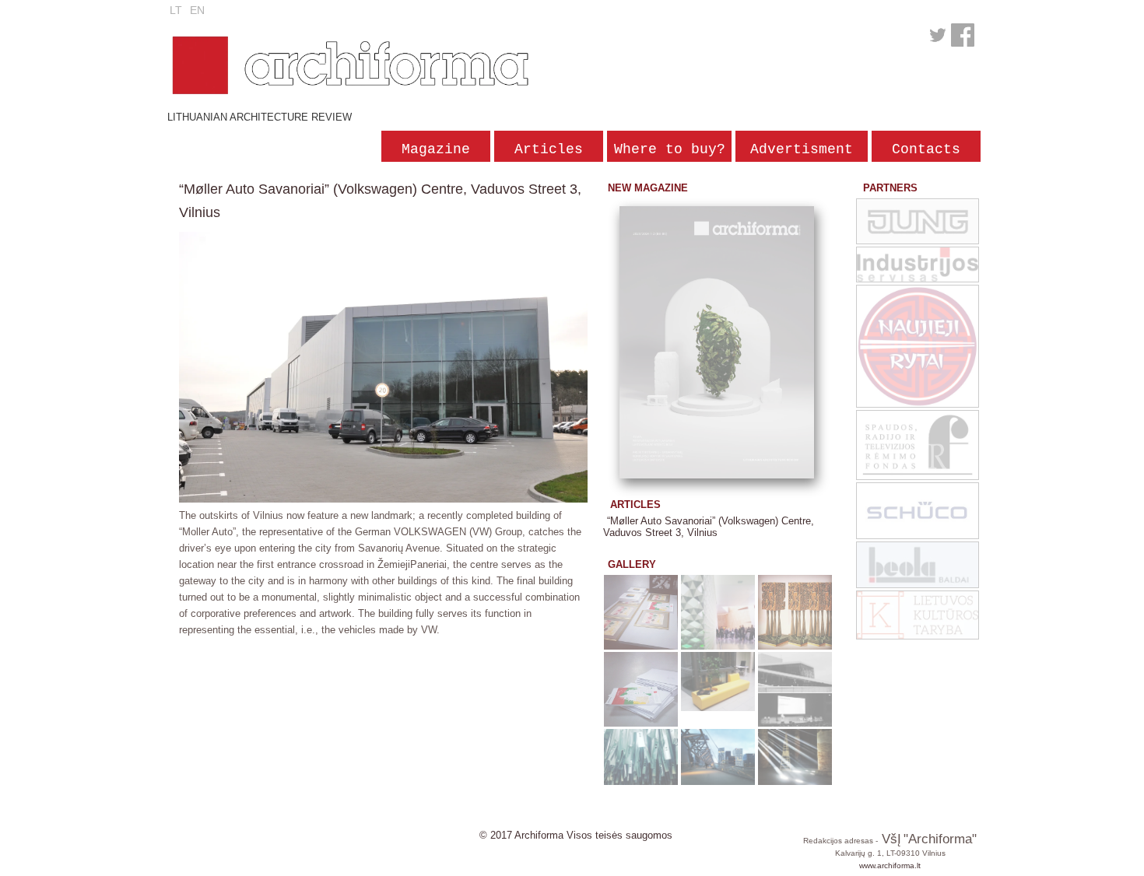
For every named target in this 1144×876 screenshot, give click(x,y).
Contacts (926, 149)
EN (197, 10)
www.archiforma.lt (890, 865)
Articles (548, 149)
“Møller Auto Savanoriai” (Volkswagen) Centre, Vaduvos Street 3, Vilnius (708, 526)
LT (176, 10)
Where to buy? (669, 149)
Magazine (436, 149)
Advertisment (801, 149)
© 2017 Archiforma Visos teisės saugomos (575, 835)
